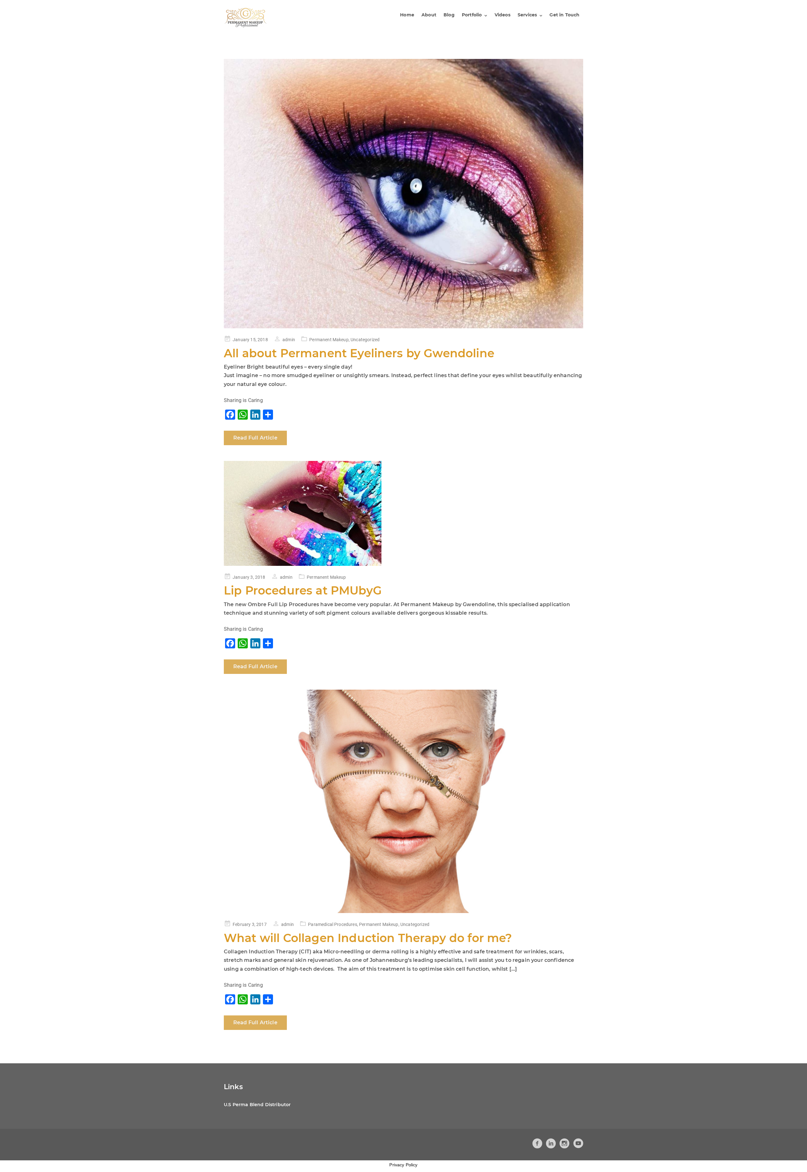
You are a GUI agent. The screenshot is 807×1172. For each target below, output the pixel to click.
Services (527, 15)
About (428, 15)
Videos (502, 15)
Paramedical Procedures (332, 924)
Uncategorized (365, 339)
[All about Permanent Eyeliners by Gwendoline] (403, 193)
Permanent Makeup (329, 339)
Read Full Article (255, 438)
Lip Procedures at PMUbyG (303, 590)
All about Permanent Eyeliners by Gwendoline (359, 353)
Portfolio (472, 15)
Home (407, 15)
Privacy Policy (403, 1164)
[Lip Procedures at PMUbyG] (403, 513)
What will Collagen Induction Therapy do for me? (368, 938)
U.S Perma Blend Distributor (257, 1104)
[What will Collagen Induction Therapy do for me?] (403, 801)
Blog (449, 15)
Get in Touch (564, 15)
